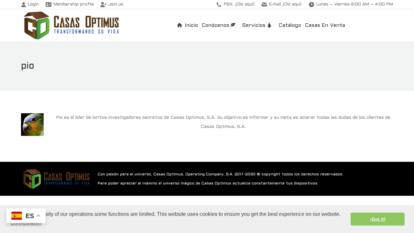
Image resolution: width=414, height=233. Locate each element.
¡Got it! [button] (378, 219)
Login (33, 4)
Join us (115, 4)
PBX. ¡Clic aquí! (239, 4)
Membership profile (73, 4)
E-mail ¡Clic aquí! (285, 4)
